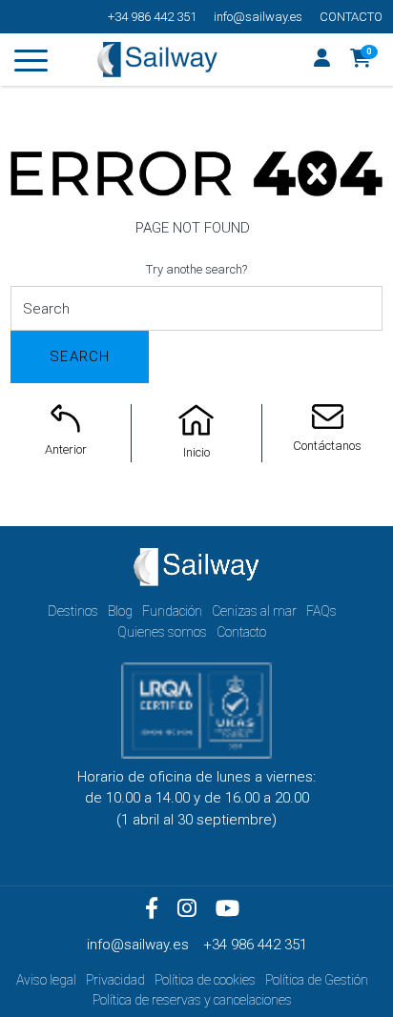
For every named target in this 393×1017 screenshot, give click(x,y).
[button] (361, 60)
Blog (120, 611)
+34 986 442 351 (152, 17)
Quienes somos (162, 632)
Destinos (73, 611)
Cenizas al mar (254, 611)
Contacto (351, 17)
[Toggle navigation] (31, 64)
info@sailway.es (258, 17)
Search (80, 356)
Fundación (172, 611)
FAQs (321, 611)
